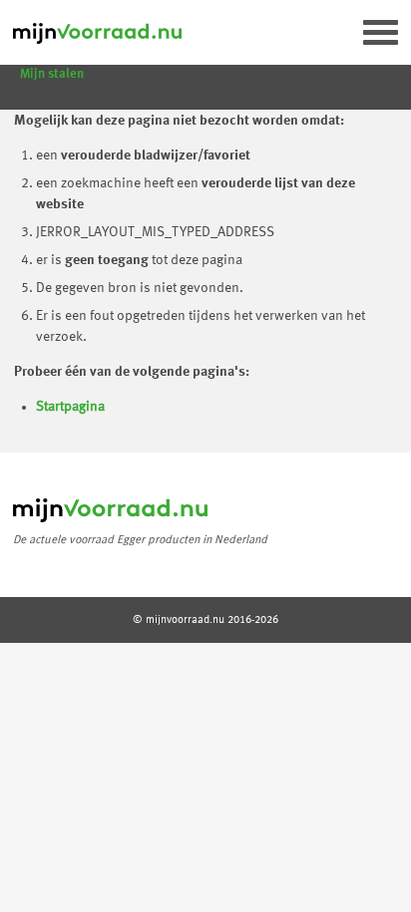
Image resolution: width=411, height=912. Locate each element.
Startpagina (70, 407)
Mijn (52, 74)
